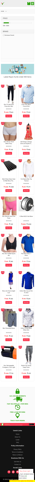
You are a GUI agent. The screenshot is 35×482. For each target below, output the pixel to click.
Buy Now (8, 116)
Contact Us (17, 464)
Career (17, 440)
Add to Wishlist (10, 102)
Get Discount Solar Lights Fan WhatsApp (21, 481)
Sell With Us (17, 461)
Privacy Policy (17, 449)
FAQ (17, 442)
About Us (17, 437)
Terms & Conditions (17, 452)
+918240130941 (28, 474)
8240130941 (22, 478)
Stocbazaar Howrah (9, 35)
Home (17, 434)
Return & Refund (17, 455)
